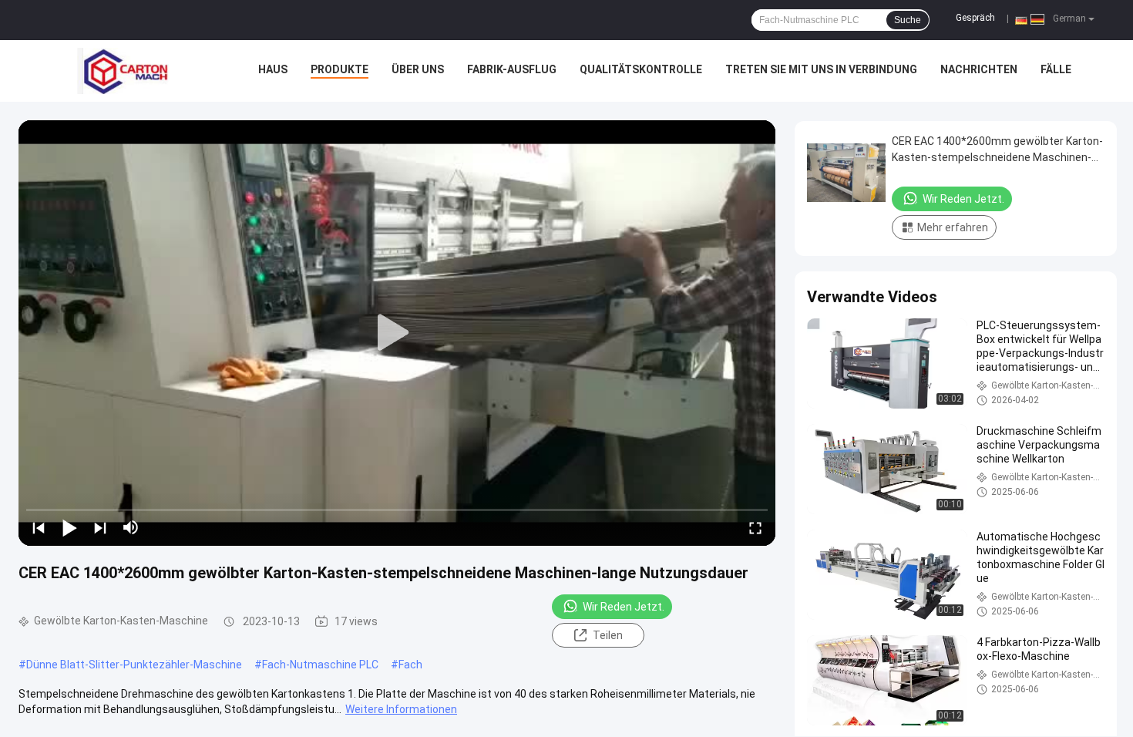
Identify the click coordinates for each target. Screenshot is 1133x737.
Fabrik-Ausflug (511, 69)
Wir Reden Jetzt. (623, 607)
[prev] (38, 527)
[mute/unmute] (131, 527)
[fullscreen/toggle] (755, 527)
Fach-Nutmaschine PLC (320, 664)
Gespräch (975, 17)
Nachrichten (978, 69)
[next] (100, 527)
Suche (907, 20)
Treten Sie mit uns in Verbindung (821, 69)
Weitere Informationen (401, 709)
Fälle (1056, 69)
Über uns (418, 69)
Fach (410, 664)
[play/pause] (69, 527)
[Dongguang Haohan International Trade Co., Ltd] (123, 71)
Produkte (339, 69)
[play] (397, 333)
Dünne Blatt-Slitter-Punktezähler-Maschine (134, 664)
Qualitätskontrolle (641, 69)
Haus (272, 69)
